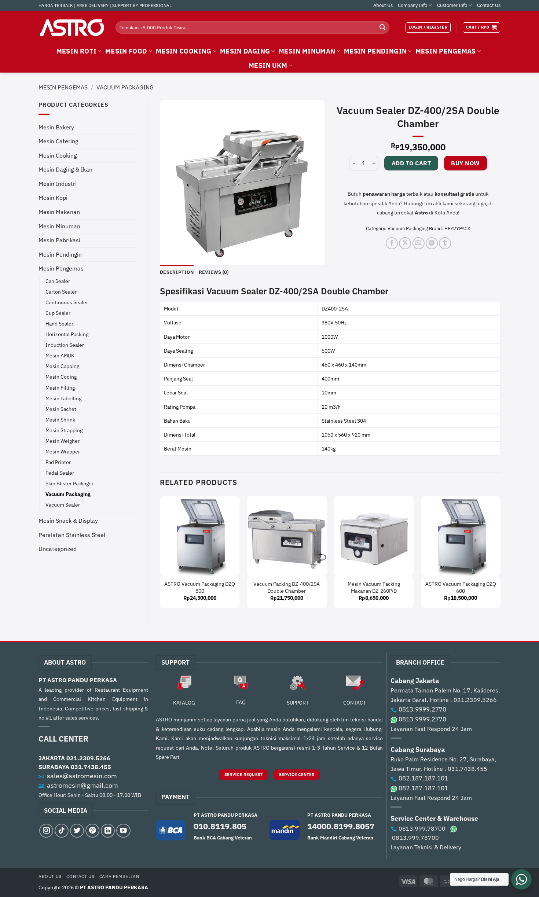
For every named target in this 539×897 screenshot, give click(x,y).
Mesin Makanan (59, 212)
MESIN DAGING (245, 51)
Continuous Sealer (66, 302)
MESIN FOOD (126, 51)
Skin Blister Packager (69, 483)
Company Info (412, 5)
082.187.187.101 (423, 778)
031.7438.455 (91, 767)
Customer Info (452, 5)
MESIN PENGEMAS (445, 51)
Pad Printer (58, 462)
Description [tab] (177, 272)
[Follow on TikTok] (62, 831)
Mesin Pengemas (63, 87)
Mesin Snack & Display (68, 520)
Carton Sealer (61, 291)
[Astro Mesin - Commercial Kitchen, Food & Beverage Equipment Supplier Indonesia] (71, 27)
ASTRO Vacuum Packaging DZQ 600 (460, 587)
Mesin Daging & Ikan (65, 169)
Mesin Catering (58, 141)
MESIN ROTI (76, 51)
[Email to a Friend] (418, 243)
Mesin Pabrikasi (59, 240)
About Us (383, 5)
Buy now (465, 163)
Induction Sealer (64, 344)
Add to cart (411, 163)
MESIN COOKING (184, 51)
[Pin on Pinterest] (432, 243)
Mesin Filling (60, 387)
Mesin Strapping (63, 430)
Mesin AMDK (59, 355)
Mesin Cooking (57, 155)
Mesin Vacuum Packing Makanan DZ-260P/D (374, 587)
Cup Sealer (57, 312)
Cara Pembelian (119, 876)
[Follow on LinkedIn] (108, 831)
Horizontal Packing (66, 334)
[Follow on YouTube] (123, 831)
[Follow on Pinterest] (92, 831)
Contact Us (488, 5)
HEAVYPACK (457, 228)
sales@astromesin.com (82, 776)
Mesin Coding (61, 376)
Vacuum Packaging (125, 87)
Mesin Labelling (63, 398)
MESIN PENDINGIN (375, 51)
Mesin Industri (57, 183)
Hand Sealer (59, 323)
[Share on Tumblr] (445, 243)
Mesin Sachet (60, 408)
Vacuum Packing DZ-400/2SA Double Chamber (286, 587)
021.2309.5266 (88, 758)
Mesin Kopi (52, 197)
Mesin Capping (62, 366)
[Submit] (382, 27)
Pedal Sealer (59, 472)
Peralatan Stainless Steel (71, 534)
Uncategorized (57, 548)
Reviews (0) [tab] (214, 272)
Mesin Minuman (59, 226)
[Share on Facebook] (392, 243)
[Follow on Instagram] (46, 831)
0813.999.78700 (422, 828)
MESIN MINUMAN (307, 51)
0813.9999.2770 (422, 709)
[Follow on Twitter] (77, 831)
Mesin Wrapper (62, 451)
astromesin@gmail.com (82, 785)
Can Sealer (57, 280)
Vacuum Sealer (62, 504)
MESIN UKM (268, 65)
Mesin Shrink (60, 419)
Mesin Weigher (62, 440)
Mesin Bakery (56, 127)
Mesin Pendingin (60, 254)
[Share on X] (405, 243)
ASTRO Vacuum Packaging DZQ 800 (199, 587)
